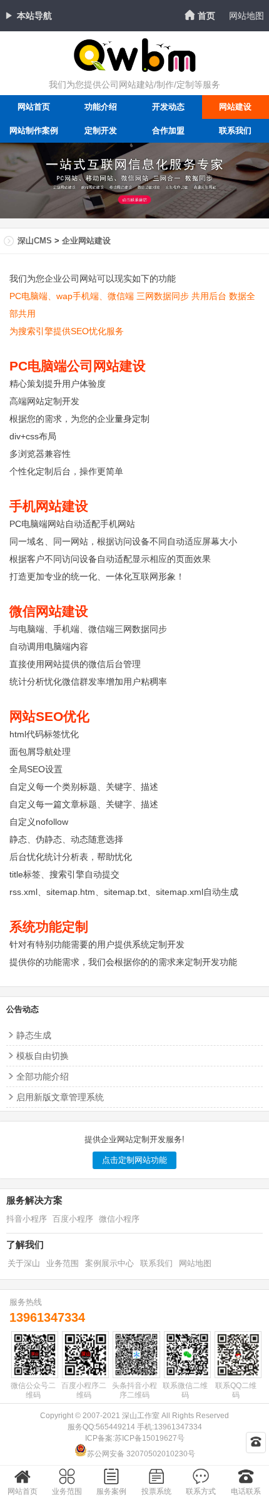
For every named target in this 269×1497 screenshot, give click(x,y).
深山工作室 (141, 1415)
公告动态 (22, 1009)
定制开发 (100, 130)
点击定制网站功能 (134, 1160)
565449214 (115, 1427)
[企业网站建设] (134, 71)
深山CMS (35, 240)
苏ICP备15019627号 (149, 1438)
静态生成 (33, 1035)
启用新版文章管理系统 (60, 1097)
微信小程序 (119, 1219)
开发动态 (168, 106)
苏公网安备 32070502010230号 (141, 1453)
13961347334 (47, 1317)
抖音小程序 (26, 1219)
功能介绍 (100, 106)
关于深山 (24, 1263)
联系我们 (156, 1263)
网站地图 (246, 16)
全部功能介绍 (42, 1076)
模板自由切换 (42, 1056)
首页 (206, 16)
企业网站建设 (86, 240)
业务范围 (62, 1263)
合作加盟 (168, 130)
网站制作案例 (33, 130)
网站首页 (34, 106)
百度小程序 (73, 1219)
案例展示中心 (109, 1263)
